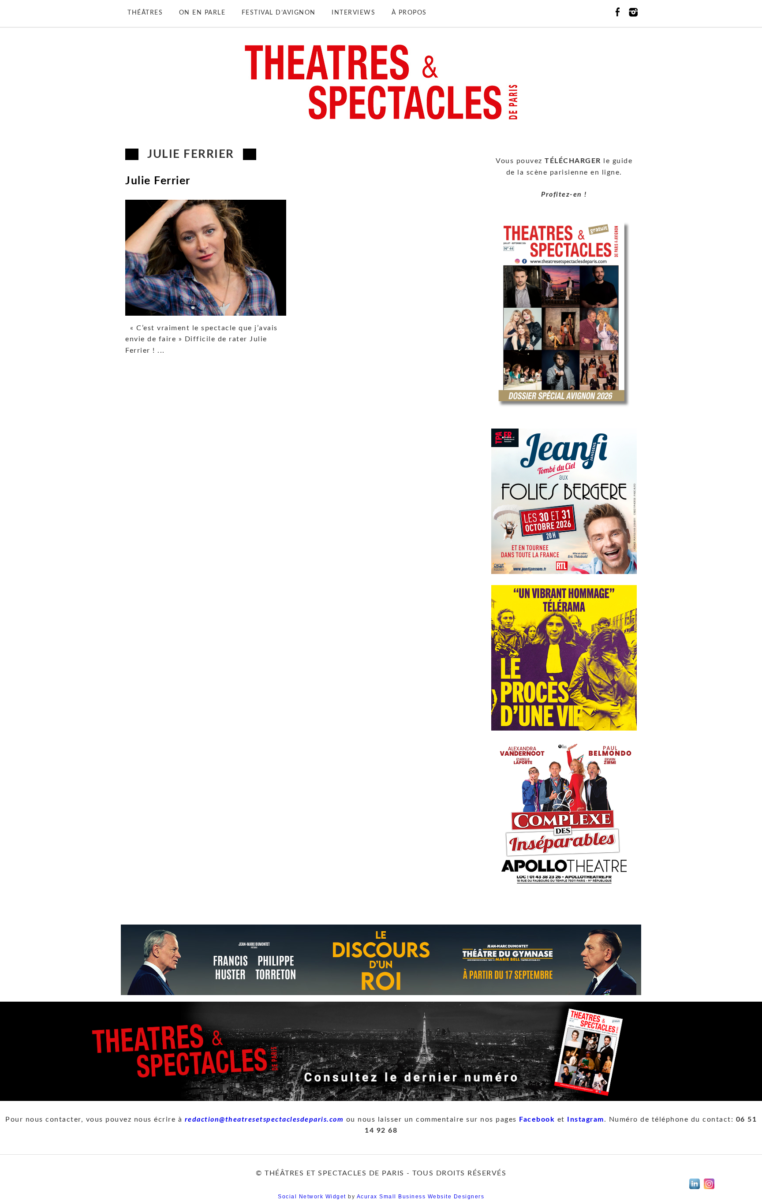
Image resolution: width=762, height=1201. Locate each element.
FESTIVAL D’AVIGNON (279, 13)
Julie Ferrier (157, 180)
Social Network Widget (312, 1197)
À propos (409, 13)
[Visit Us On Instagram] (709, 1189)
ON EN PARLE (202, 13)
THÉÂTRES (145, 13)
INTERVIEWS (353, 13)
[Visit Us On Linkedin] (694, 1189)
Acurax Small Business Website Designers (421, 1197)
